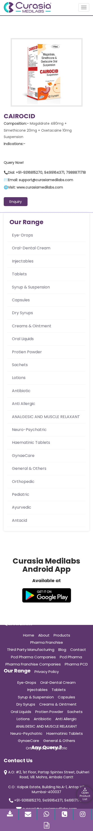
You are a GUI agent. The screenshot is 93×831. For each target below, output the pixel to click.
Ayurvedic (21, 507)
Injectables (22, 261)
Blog (62, 649)
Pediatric (20, 494)
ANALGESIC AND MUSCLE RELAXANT (46, 417)
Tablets (19, 274)
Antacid (19, 520)
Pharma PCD (76, 664)
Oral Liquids (23, 339)
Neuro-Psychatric (29, 429)
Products (62, 635)
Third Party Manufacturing (30, 649)
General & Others (29, 468)
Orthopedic (23, 481)
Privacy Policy (46, 671)
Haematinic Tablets (31, 442)
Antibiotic (21, 391)
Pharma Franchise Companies (33, 664)
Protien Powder (27, 352)
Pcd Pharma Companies (33, 657)
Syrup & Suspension (31, 287)
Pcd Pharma (71, 657)
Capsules (21, 300)
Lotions (19, 377)
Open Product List (85, 796)
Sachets (20, 365)
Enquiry (15, 201)
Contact (78, 649)
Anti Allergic (23, 403)
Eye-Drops (22, 235)
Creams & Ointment (31, 326)
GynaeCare (23, 455)
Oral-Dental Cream (31, 248)
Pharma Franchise (46, 642)
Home (28, 635)
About (44, 635)
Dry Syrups (22, 313)
